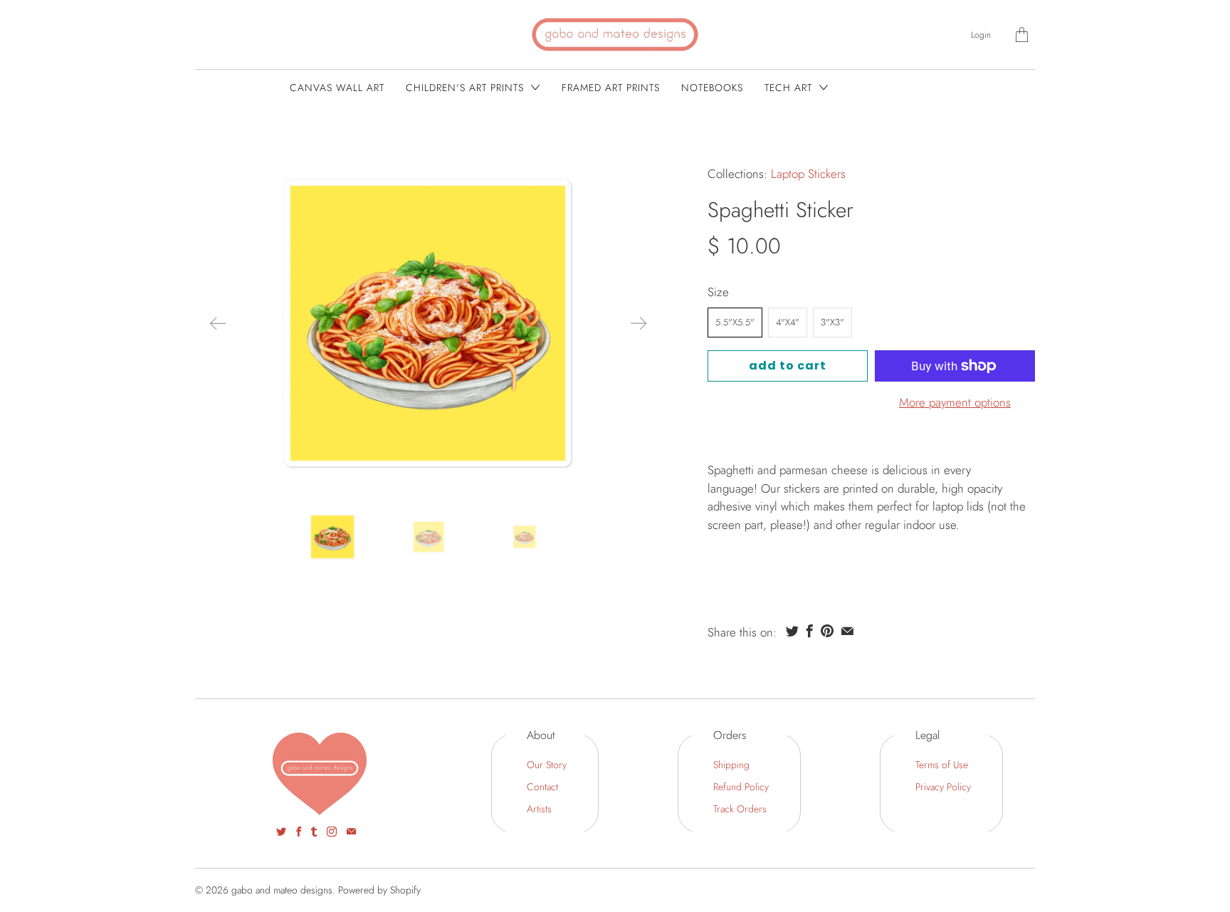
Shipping (731, 765)
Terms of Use (941, 765)
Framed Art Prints (611, 87)
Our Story (547, 765)
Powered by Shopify (379, 890)
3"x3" (832, 322)
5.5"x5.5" (735, 322)
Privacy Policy (943, 787)
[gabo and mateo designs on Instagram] (332, 832)
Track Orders (740, 809)
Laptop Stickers (808, 173)
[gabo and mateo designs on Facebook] (298, 832)
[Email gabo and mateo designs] (351, 832)
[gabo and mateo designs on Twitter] (281, 832)
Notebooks (712, 87)
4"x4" (787, 322)
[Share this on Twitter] (792, 630)
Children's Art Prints (466, 87)
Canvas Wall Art (337, 87)
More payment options (955, 402)
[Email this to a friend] (847, 630)
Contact (542, 787)
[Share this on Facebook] (809, 630)
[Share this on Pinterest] (827, 630)
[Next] (638, 323)
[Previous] (217, 323)
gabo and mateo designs (281, 890)
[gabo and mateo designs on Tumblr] (314, 832)
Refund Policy (741, 787)
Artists (539, 809)
